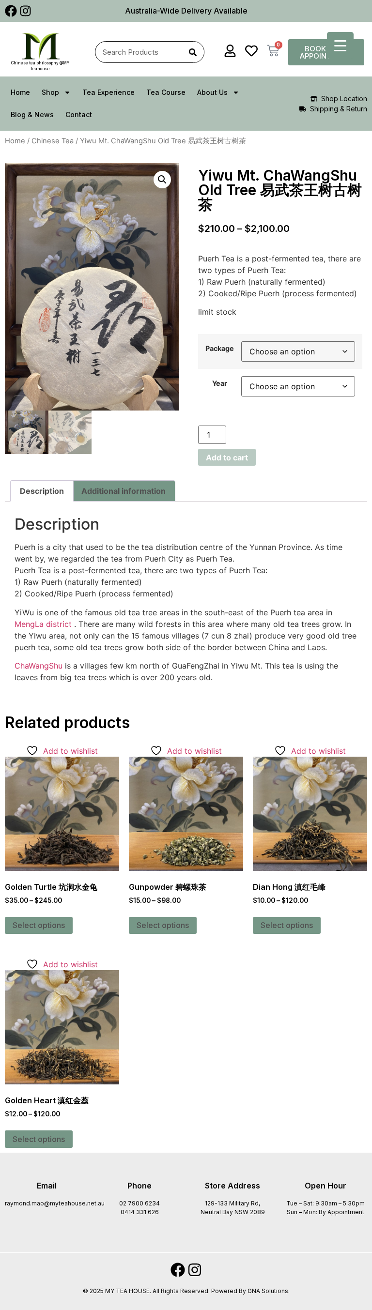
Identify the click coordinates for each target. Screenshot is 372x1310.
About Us (212, 92)
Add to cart (227, 457)
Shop (50, 92)
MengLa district (43, 624)
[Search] (193, 52)
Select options (39, 925)
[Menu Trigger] (340, 45)
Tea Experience (108, 92)
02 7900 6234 (139, 1203)
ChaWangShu (38, 665)
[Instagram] (25, 11)
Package (219, 348)
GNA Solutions (268, 1291)
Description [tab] (42, 491)
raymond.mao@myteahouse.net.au (55, 1203)
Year (219, 383)
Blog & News (32, 114)
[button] (162, 179)
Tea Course (166, 92)
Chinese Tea (52, 141)
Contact (78, 114)
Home (20, 92)
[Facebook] (11, 11)
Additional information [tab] (123, 491)
